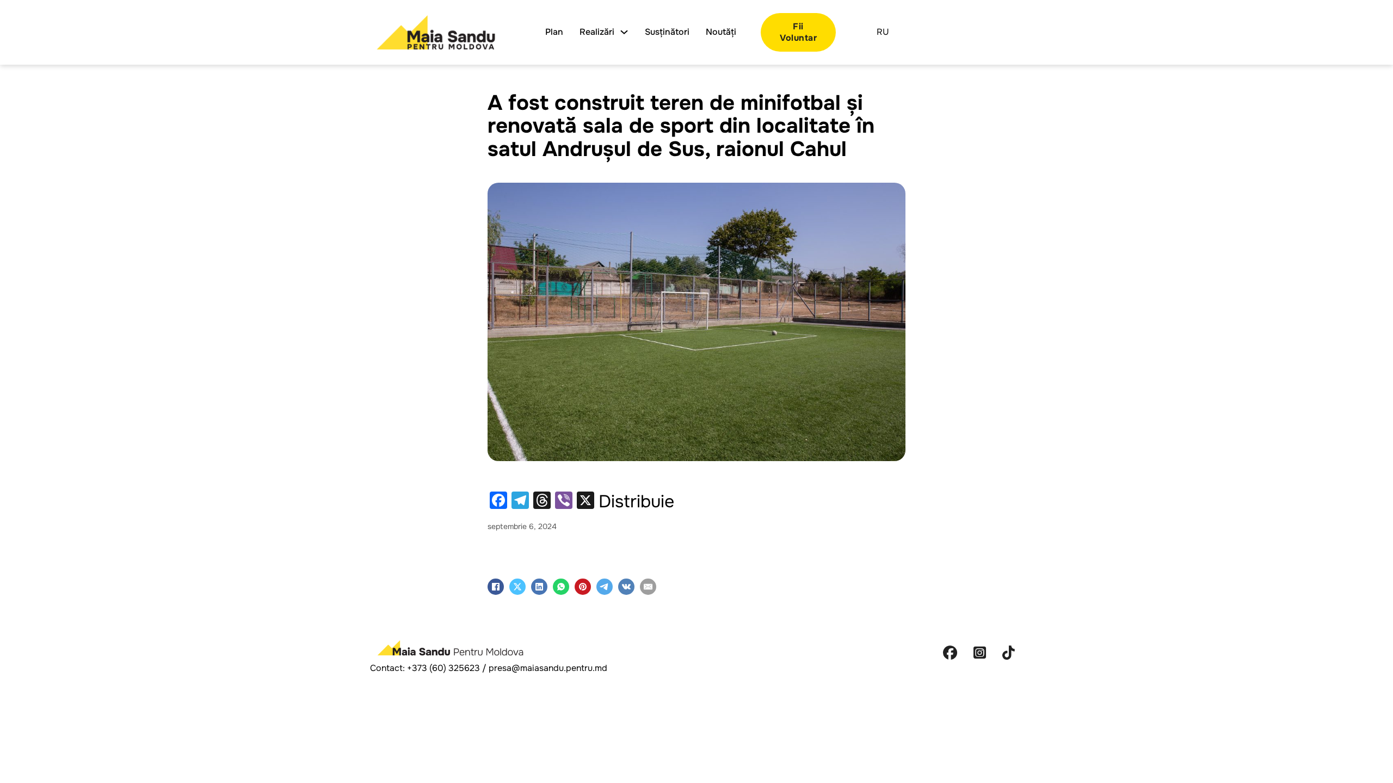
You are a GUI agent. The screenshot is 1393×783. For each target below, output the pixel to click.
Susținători (667, 32)
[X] (517, 587)
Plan (554, 32)
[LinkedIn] (539, 587)
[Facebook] (496, 587)
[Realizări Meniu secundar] (624, 32)
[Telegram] (604, 587)
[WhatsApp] (561, 587)
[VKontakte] (626, 587)
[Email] (648, 587)
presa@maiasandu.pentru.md (548, 668)
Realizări (597, 32)
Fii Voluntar (798, 32)
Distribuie (636, 502)
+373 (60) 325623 (443, 668)
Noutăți (721, 32)
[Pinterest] (583, 587)
